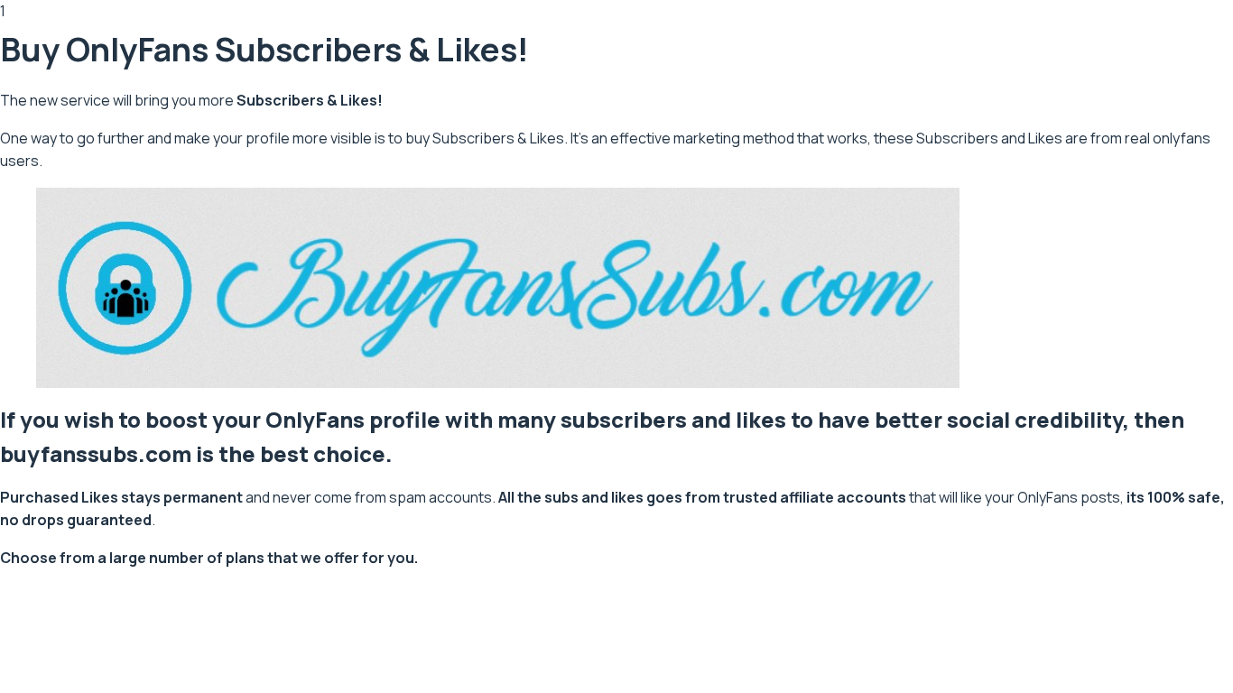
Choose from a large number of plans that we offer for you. (209, 558)
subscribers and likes (673, 419)
